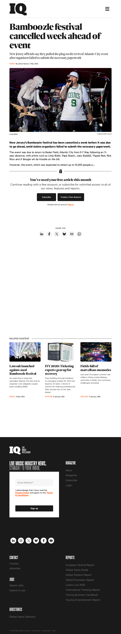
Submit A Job (17, 590)
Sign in (71, 205)
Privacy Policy (35, 631)
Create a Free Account (71, 197)
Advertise (14, 568)
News (69, 470)
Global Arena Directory (22, 616)
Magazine (71, 475)
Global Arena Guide (77, 569)
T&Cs (53, 631)
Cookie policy (46, 631)
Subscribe (46, 197)
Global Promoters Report (80, 580)
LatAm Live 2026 (75, 585)
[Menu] (107, 9)
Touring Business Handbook (82, 594)
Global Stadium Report (79, 574)
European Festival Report (80, 565)
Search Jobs (16, 585)
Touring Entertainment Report (83, 599)
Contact (14, 563)
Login (69, 485)
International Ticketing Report (83, 589)
